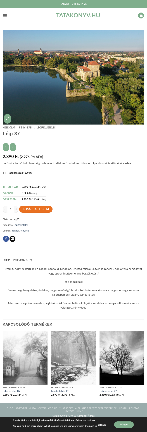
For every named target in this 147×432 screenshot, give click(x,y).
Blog (10, 408)
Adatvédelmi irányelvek (31, 408)
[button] (5, 15)
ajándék (15, 231)
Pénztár (134, 408)
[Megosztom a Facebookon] (6, 239)
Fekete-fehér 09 (11, 391)
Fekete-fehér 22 (108, 391)
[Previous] (3, 367)
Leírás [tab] (7, 260)
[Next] (144, 367)
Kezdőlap (9, 128)
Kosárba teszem (36, 209)
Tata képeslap (20, 173)
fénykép (24, 231)
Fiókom (69, 411)
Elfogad (124, 424)
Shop (80, 411)
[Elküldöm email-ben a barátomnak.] (12, 239)
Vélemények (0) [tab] (22, 260)
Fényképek (26, 128)
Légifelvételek (46, 128)
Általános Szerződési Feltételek (96, 408)
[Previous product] (13, 147)
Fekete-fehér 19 (59, 391)
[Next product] (6, 147)
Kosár (123, 408)
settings (102, 425)
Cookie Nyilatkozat (60, 408)
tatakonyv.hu (73, 15)
